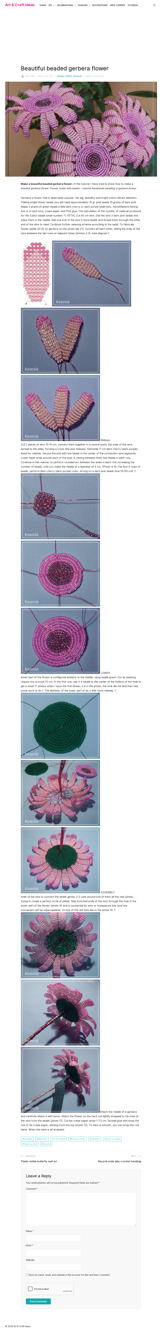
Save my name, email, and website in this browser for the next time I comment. (69, 1275)
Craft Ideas (59, 1138)
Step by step (30, 1143)
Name (30, 1231)
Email (29, 1245)
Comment (31, 1188)
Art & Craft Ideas (20, 5)
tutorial (47, 1143)
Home (43, 5)
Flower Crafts (64, 76)
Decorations (100, 5)
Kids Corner (117, 5)
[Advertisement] (81, 38)
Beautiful (42, 1138)
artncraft (30, 76)
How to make (113, 1138)
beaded (28, 1138)
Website (30, 1260)
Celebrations (65, 5)
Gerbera (95, 1138)
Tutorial (133, 5)
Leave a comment (94, 76)
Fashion (82, 5)
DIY (50, 5)
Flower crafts (78, 1138)
